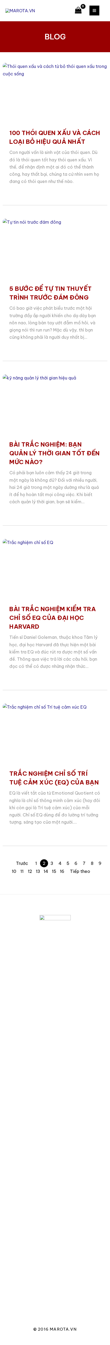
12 (30, 871)
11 (21, 871)
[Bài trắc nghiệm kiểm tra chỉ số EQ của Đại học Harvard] (55, 568)
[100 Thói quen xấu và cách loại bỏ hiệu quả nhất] (55, 92)
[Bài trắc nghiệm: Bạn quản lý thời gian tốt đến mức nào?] (55, 404)
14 (46, 871)
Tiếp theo (80, 871)
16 (62, 871)
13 (38, 871)
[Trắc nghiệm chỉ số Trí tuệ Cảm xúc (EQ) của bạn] (55, 733)
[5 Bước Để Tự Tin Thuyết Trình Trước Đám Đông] (55, 248)
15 (54, 871)
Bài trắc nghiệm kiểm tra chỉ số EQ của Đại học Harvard (52, 617)
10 (14, 871)
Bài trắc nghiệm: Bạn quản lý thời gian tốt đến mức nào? (54, 453)
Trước (22, 863)
